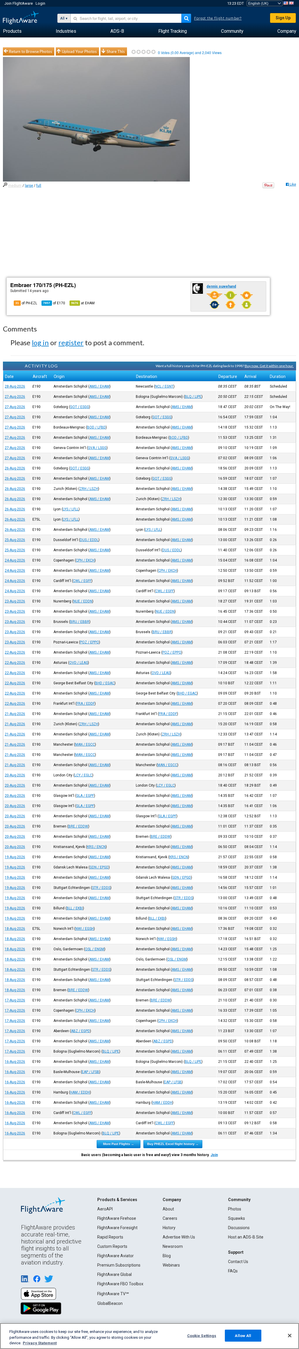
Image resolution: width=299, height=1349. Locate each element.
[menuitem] (12, 31)
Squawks (236, 1218)
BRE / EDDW (78, 826)
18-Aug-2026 (15, 929)
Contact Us (238, 1261)
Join (214, 1155)
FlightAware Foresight (117, 1227)
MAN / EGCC (85, 744)
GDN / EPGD (99, 867)
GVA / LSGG (97, 448)
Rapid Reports (110, 1237)
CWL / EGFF (82, 581)
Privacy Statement (40, 1343)
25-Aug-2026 (15, 540)
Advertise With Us (179, 1237)
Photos (234, 1209)
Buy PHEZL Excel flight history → (173, 1144)
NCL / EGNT (164, 386)
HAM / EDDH (80, 1092)
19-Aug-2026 (15, 857)
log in (40, 342)
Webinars (171, 1265)
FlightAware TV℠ (113, 1293)
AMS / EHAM (99, 386)
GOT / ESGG (79, 407)
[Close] (289, 1335)
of (54, 303)
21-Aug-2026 (15, 714)
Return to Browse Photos (30, 51)
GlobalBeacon (110, 1303)
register (71, 342)
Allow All (243, 1335)
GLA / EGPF (85, 796)
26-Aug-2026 (15, 468)
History (169, 1227)
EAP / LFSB (90, 1072)
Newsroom (173, 1246)
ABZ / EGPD (80, 1031)
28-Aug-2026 (15, 386)
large (29, 186)
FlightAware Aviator (115, 1255)
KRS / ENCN (96, 847)
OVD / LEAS (78, 663)
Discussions (239, 1227)
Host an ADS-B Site (245, 1237)
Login (40, 3)
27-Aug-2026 (15, 397)
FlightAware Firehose (116, 1218)
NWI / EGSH (84, 929)
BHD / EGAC (104, 683)
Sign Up (283, 17)
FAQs (233, 1271)
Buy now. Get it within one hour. (269, 366)
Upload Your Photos (79, 51)
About (168, 1209)
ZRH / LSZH (88, 489)
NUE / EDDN (82, 601)
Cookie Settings (201, 1335)
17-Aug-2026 (15, 1000)
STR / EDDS (101, 888)
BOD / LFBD (96, 427)
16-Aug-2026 (15, 1062)
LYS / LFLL (71, 509)
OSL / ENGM (94, 949)
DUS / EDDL (89, 540)
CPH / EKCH (85, 560)
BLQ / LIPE (193, 397)
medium (15, 186)
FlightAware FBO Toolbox (120, 1283)
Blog (167, 1255)
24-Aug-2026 (15, 560)
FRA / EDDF (86, 704)
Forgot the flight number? (218, 18)
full (38, 186)
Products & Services (117, 1199)
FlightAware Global (114, 1274)
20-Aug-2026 (15, 775)
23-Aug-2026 (15, 601)
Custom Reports (112, 1246)
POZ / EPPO (89, 642)
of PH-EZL (26, 303)
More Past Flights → (118, 1144)
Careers (170, 1218)
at (83, 303)
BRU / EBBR (79, 622)
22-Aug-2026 (15, 652)
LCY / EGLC (83, 775)
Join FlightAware (18, 3)
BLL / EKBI (75, 908)
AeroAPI (105, 1209)
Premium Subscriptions (118, 1265)
